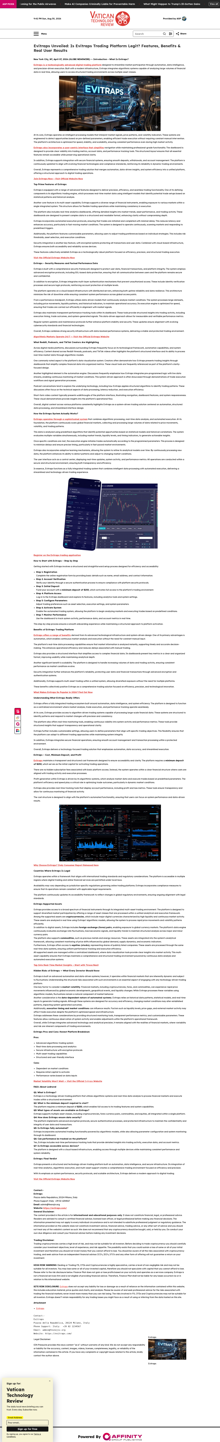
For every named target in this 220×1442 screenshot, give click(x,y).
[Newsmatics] (18, 730)
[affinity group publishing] (18, 724)
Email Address (15, 1417)
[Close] (50, 1381)
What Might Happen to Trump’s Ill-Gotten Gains (172, 4)
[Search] (164, 34)
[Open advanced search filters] (170, 34)
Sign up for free (27, 1429)
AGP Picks (8, 4)
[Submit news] (18, 711)
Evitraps (40, 1308)
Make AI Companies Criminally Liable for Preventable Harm (100, 4)
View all (214, 4)
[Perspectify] (18, 718)
